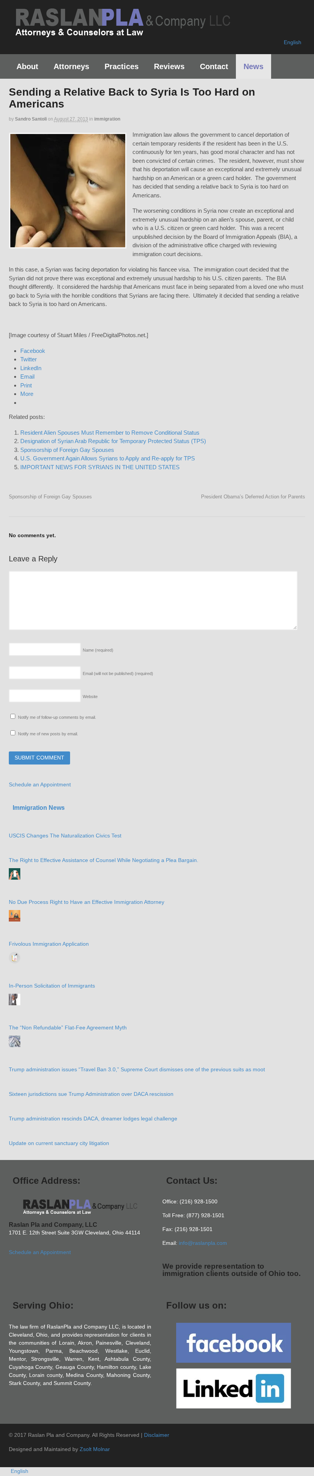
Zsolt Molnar (95, 1449)
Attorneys (71, 66)
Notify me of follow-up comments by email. (57, 717)
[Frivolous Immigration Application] (14, 957)
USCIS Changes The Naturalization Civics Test (65, 835)
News (253, 66)
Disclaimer (156, 1435)
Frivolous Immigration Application (49, 944)
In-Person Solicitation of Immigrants (52, 986)
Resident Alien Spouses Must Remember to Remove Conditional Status (110, 432)
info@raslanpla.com (203, 1243)
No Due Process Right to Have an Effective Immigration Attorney (86, 902)
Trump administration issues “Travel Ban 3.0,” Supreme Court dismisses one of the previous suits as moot (137, 1069)
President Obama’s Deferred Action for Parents (253, 497)
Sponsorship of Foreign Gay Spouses (67, 450)
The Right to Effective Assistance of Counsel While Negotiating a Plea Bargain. (103, 860)
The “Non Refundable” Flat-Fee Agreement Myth (68, 1027)
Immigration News (39, 807)
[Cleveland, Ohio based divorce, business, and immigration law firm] (123, 34)
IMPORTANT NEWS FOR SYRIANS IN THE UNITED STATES (100, 467)
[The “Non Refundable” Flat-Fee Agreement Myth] (14, 1041)
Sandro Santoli (31, 119)
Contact (214, 66)
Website (90, 696)
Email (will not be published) (118, 673)
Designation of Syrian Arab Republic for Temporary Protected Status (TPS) (113, 441)
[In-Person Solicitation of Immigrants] (14, 999)
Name (98, 650)
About (27, 66)
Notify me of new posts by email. (48, 733)
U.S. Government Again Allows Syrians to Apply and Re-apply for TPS (107, 458)
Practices (122, 66)
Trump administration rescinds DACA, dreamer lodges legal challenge (93, 1118)
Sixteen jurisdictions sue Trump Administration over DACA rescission (91, 1094)
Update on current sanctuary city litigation (59, 1143)
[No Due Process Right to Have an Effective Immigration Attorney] (14, 916)
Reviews (169, 66)
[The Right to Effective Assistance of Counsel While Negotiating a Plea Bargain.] (14, 874)
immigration (107, 119)
